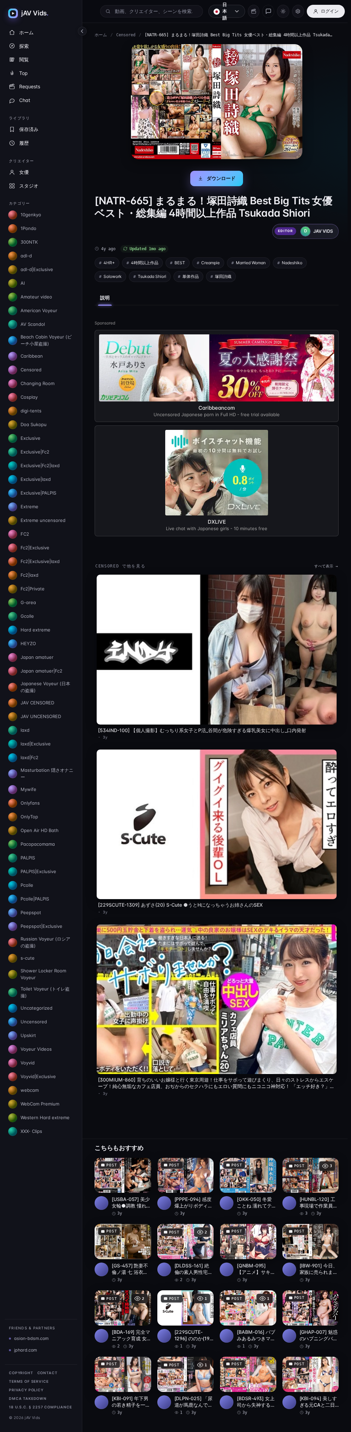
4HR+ (109, 262)
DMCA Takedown (28, 1398)
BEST (179, 262)
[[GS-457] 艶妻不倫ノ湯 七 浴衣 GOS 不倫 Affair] (122, 1245)
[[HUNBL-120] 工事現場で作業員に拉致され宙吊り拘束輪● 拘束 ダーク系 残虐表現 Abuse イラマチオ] (307, 1179)
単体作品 (190, 276)
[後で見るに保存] (141, 1157)
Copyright (21, 1373)
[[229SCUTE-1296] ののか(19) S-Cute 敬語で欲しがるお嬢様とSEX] (184, 1311)
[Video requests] (253, 11)
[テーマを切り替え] (283, 11)
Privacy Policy (26, 1390)
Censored (125, 35)
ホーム (101, 35)
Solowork (113, 276)
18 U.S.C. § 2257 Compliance (40, 1407)
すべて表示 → (323, 565)
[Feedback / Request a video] (268, 11)
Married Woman (251, 262)
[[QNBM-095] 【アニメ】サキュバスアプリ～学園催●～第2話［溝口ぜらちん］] (246, 1245)
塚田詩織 (223, 276)
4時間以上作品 (144, 262)
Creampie (210, 262)
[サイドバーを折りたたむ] (82, 31)
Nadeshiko (292, 262)
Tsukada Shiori (152, 276)
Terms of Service (28, 1381)
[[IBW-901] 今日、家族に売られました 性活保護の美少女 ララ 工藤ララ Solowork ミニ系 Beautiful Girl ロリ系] (307, 1245)
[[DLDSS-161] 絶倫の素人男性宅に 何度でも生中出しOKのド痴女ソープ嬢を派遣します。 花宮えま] (184, 1245)
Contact (47, 1373)
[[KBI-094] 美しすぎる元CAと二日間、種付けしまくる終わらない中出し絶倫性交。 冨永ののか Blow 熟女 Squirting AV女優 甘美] (307, 1377)
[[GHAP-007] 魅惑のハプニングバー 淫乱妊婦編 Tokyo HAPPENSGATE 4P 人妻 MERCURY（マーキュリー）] (307, 1311)
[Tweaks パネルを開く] (298, 11)
